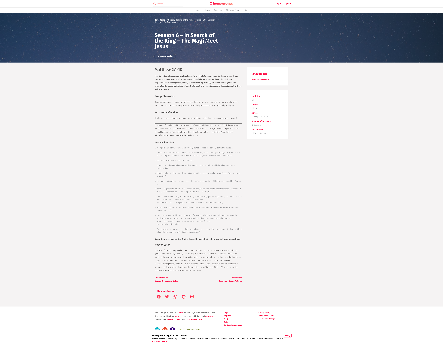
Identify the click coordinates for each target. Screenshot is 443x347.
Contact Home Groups (233, 325)
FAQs (226, 322)
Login (278, 3)
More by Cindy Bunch (260, 80)
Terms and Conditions (267, 316)
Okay (287, 335)
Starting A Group (233, 10)
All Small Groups (258, 133)
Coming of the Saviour (185, 20)
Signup (287, 3)
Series (207, 10)
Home (197, 10)
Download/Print (165, 56)
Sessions (218, 10)
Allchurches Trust (174, 320)
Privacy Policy (264, 313)
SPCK (181, 313)
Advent (254, 108)
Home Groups (160, 20)
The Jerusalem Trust (194, 320)
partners (209, 316)
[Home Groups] (221, 3)
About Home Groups (266, 319)
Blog (246, 10)
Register (227, 316)
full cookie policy (159, 342)
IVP (252, 100)
